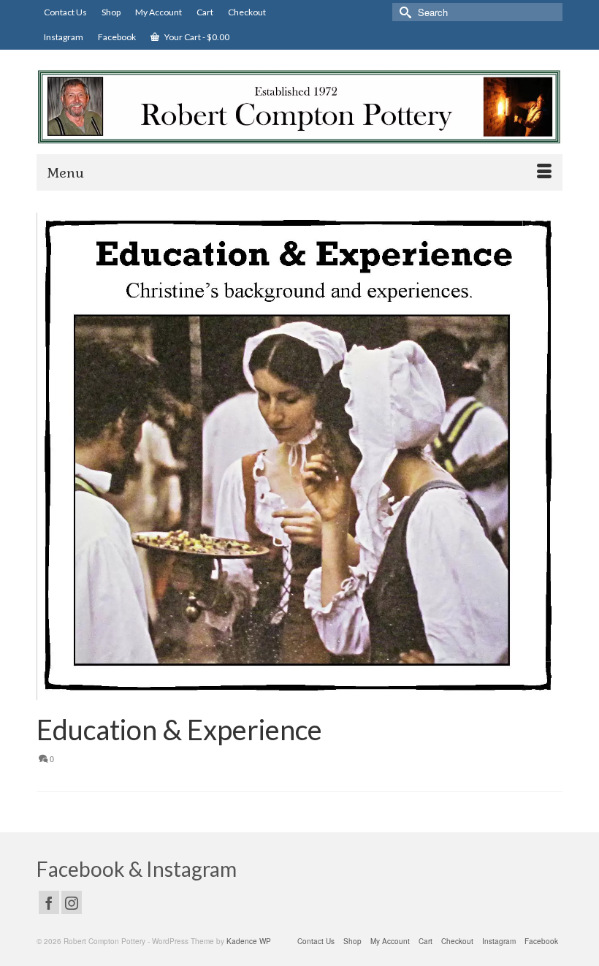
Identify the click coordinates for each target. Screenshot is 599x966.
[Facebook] (49, 902)
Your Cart (196, 36)
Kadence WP (248, 941)
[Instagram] (71, 902)
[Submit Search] (403, 12)
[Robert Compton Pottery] (299, 107)
